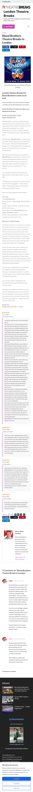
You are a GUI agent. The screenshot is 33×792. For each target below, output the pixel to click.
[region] (16, 777)
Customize (16, 783)
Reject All (16, 788)
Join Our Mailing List (16, 724)
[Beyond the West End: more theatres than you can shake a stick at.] (7, 687)
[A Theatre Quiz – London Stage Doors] (7, 707)
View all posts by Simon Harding (20, 558)
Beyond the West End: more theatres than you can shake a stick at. (22, 689)
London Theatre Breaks (16, 13)
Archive (4, 32)
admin (11, 639)
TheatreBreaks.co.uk (8, 755)
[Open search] (28, 27)
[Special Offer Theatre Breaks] (7, 697)
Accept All (16, 778)
